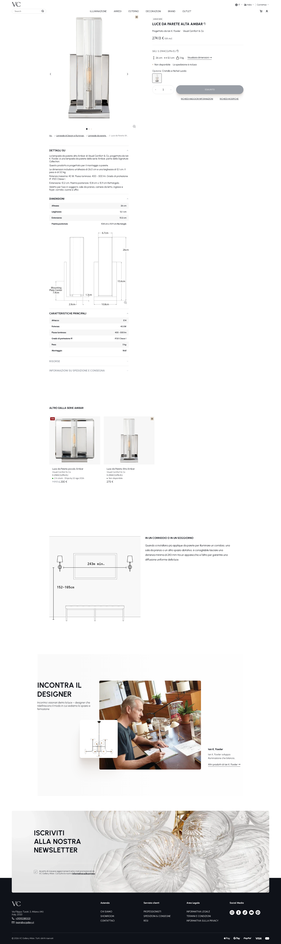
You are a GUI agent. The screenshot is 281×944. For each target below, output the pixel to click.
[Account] (267, 11)
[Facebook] (238, 914)
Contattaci (107, 920)
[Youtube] (251, 914)
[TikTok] (245, 914)
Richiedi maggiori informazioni (197, 99)
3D (137, 17)
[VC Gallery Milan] (16, 3)
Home (51, 135)
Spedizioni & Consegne (157, 916)
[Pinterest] (258, 914)
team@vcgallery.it (25, 922)
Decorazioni (153, 11)
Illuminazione (98, 11)
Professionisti (152, 911)
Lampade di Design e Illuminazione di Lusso (70, 135)
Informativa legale (198, 911)
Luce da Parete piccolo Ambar (67, 468)
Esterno (134, 11)
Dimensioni (56, 198)
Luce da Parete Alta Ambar (121, 468)
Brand (171, 11)
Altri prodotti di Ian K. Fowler (223, 764)
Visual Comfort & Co (193, 31)
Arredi (118, 11)
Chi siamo (106, 911)
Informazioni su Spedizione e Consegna (77, 370)
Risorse (54, 361)
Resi (146, 920)
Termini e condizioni (199, 916)
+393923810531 (23, 918)
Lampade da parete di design (98, 135)
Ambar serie (157, 19)
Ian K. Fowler (174, 31)
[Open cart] (261, 11)
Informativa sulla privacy (83, 873)
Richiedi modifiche (229, 99)
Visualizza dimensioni (198, 57)
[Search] (42, 11)
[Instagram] (232, 914)
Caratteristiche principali (67, 313)
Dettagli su (57, 150)
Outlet (186, 11)
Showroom (107, 916)
